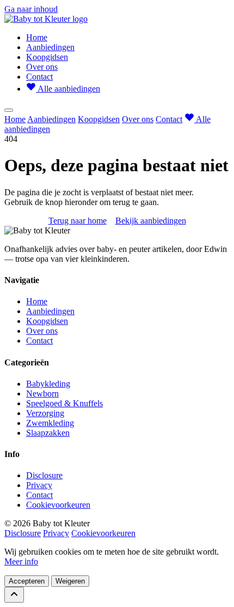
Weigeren (70, 581)
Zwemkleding (50, 423)
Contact (39, 76)
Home (36, 37)
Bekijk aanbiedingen (150, 220)
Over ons (42, 66)
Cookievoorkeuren (58, 504)
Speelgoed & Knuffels (64, 403)
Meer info (21, 561)
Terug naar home (77, 220)
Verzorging (45, 413)
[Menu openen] (8, 110)
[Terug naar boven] (14, 595)
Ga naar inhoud (31, 9)
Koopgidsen (47, 57)
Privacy (39, 485)
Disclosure (44, 475)
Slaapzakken (48, 432)
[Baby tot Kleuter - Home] (46, 18)
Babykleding (48, 383)
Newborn (42, 393)
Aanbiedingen (50, 47)
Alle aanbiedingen (68, 88)
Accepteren (27, 581)
